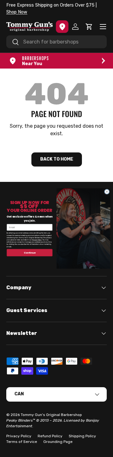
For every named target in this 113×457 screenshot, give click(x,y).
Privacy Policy (36, 240)
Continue (29, 252)
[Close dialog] (107, 191)
